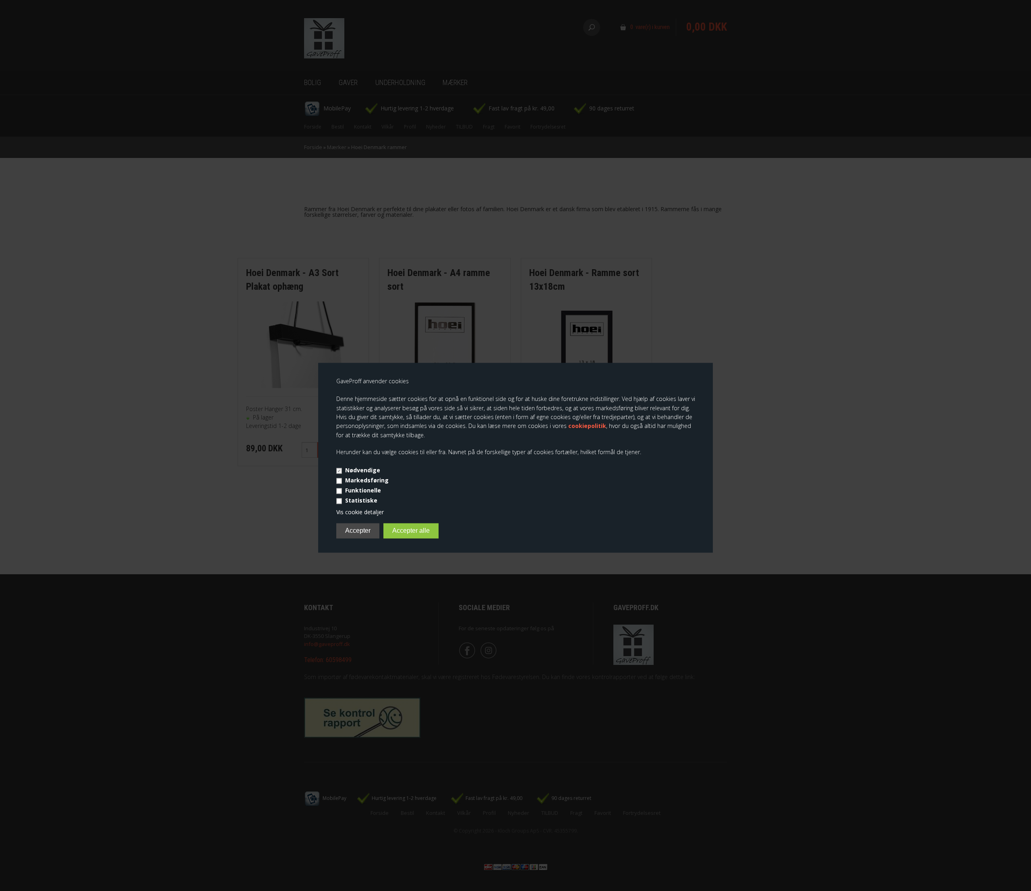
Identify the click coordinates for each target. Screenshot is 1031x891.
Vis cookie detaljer (360, 512)
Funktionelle (363, 490)
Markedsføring (367, 480)
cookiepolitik (587, 426)
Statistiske (361, 500)
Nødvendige (362, 470)
